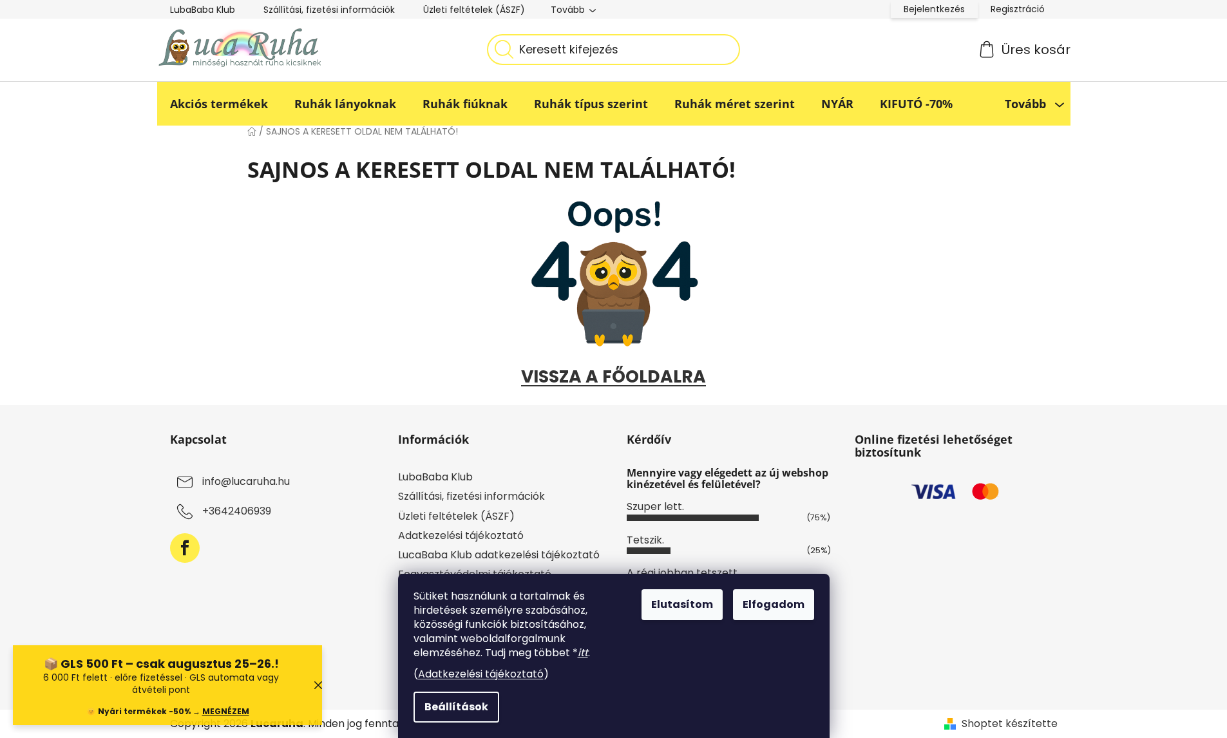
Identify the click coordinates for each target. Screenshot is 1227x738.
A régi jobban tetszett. (683, 572)
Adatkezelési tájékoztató (481, 674)
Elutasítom (682, 604)
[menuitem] (219, 104)
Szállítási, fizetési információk (329, 9)
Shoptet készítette (1010, 724)
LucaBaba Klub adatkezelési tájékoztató (499, 554)
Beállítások (456, 706)
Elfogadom (773, 604)
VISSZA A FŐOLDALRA (613, 376)
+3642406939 (236, 511)
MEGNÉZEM (225, 711)
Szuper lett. (655, 506)
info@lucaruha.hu (246, 482)
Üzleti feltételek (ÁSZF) (474, 9)
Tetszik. (645, 540)
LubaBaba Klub (202, 9)
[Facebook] (185, 548)
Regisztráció (1018, 9)
